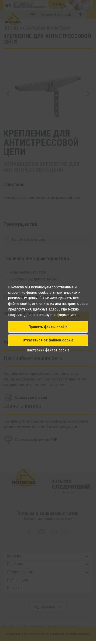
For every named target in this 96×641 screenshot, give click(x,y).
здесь (53, 309)
